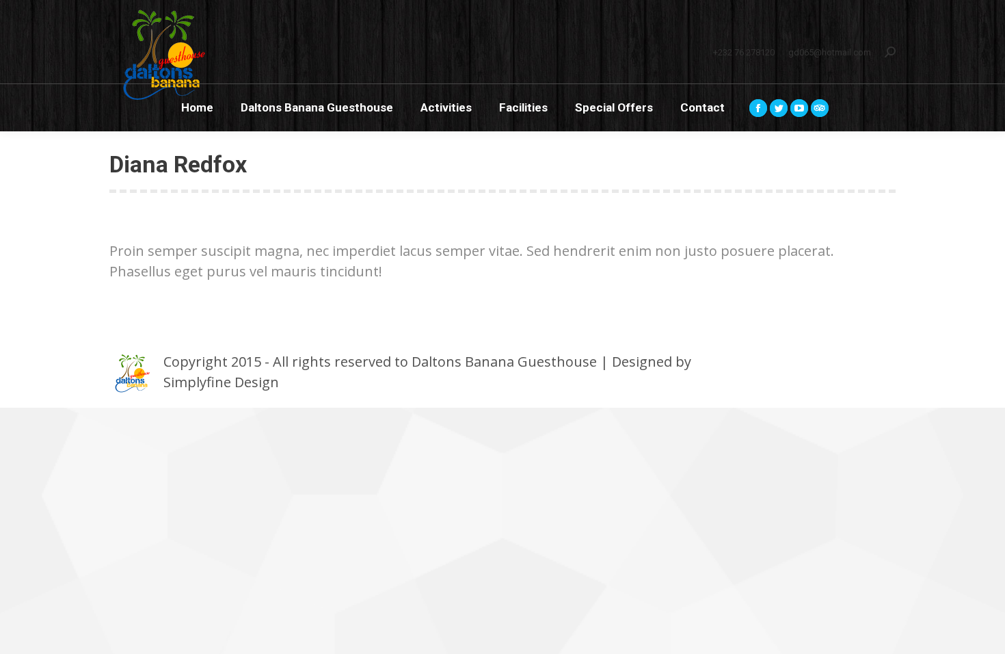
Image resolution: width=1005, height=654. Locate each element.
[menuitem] (197, 107)
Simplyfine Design (221, 382)
